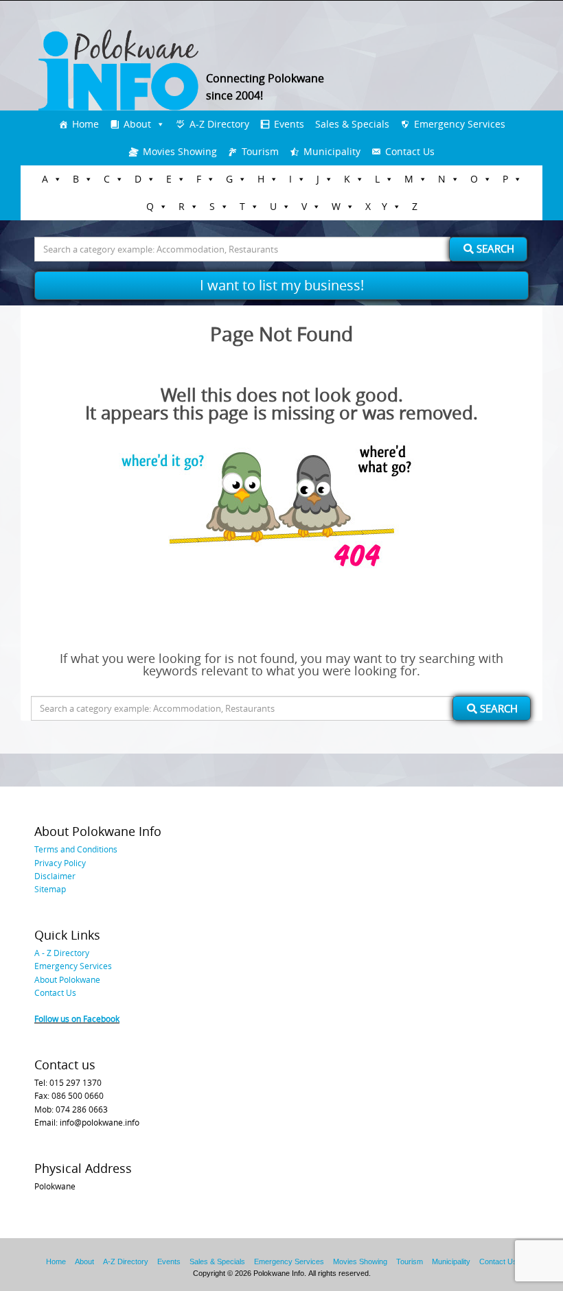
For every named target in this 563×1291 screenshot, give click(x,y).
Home (85, 123)
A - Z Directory (61, 952)
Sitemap (50, 888)
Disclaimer (55, 875)
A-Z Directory (219, 123)
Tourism (260, 151)
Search (494, 248)
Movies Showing (180, 151)
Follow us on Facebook (76, 1018)
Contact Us (410, 151)
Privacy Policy (60, 862)
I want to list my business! (282, 285)
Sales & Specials (352, 123)
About (137, 123)
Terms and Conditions (75, 849)
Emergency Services (459, 123)
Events (289, 123)
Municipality (331, 151)
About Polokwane (67, 979)
